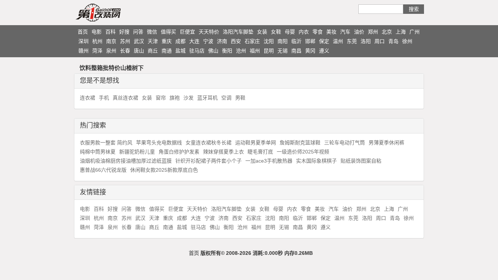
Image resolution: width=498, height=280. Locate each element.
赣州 (83, 51)
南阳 (282, 41)
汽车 (345, 32)
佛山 (213, 51)
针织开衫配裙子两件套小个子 (208, 161)
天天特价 (209, 32)
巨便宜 (187, 32)
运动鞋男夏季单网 (255, 142)
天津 (153, 41)
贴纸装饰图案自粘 (361, 161)
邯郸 (310, 41)
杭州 (97, 41)
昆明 (269, 51)
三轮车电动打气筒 (344, 142)
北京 (387, 32)
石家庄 (252, 41)
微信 (152, 32)
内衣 (304, 32)
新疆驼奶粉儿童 (137, 152)
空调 (226, 98)
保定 (324, 41)
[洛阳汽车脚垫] (112, 12)
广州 (414, 32)
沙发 (188, 98)
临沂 (296, 41)
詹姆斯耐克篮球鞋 (300, 142)
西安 (236, 41)
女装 (262, 32)
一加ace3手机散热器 (268, 161)
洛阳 (366, 41)
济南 (222, 41)
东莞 (352, 41)
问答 (138, 32)
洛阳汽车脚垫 (238, 32)
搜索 (414, 9)
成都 (180, 41)
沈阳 (269, 41)
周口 (379, 41)
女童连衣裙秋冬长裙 (209, 142)
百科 (110, 32)
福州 (255, 51)
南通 (167, 51)
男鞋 (240, 98)
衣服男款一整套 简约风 (106, 142)
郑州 (373, 32)
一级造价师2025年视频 (303, 152)
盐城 (180, 51)
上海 (401, 32)
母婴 (290, 32)
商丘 (153, 51)
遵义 (324, 51)
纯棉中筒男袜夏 (98, 152)
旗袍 (175, 98)
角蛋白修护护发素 (179, 152)
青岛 (393, 41)
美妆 (331, 32)
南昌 (296, 51)
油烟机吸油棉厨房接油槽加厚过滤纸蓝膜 (126, 161)
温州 (338, 41)
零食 (317, 32)
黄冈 (310, 51)
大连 (194, 41)
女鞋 (276, 32)
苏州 (125, 41)
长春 (125, 51)
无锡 (282, 51)
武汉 (139, 41)
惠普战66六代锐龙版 (103, 170)
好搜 (124, 32)
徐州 (407, 41)
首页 (83, 32)
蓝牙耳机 (207, 98)
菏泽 (97, 51)
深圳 (83, 41)
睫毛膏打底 (260, 152)
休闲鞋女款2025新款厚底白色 (164, 170)
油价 (359, 32)
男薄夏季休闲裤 (386, 142)
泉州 (111, 51)
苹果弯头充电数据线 (159, 142)
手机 (104, 98)
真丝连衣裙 (125, 98)
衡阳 (227, 51)
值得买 (168, 32)
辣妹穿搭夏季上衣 (223, 152)
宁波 (208, 41)
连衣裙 (87, 98)
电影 (97, 32)
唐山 (139, 51)
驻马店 (197, 51)
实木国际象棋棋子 (316, 161)
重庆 (167, 41)
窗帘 (161, 98)
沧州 (241, 51)
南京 (111, 41)
